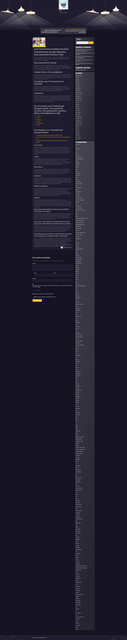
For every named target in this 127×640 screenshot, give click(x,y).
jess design (77, 355)
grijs (76, 287)
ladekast (77, 398)
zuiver (76, 627)
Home (68, 29)
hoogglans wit (78, 316)
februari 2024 (78, 137)
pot (76, 475)
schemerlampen (78, 506)
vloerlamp (77, 588)
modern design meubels (80, 447)
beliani (76, 171)
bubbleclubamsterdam (67, 247)
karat (76, 359)
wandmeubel (77, 602)
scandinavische (78, 504)
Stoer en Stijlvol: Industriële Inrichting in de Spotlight (83, 64)
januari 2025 (77, 114)
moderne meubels (78, 453)
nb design (77, 455)
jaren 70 (77, 351)
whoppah (77, 608)
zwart (76, 629)
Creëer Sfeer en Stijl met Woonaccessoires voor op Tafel (83, 60)
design (76, 216)
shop (76, 508)
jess (76, 353)
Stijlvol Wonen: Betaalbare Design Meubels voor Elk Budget (84, 54)
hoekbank (77, 308)
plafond (76, 467)
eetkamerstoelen (78, 259)
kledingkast (77, 373)
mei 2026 (77, 81)
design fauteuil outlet (79, 220)
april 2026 (77, 83)
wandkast (77, 596)
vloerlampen (77, 590)
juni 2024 (77, 128)
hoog (76, 314)
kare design (77, 361)
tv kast (76, 559)
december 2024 (78, 116)
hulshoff (77, 328)
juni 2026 (77, 79)
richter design (78, 490)
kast (76, 365)
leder (76, 410)
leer (76, 416)
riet (76, 492)
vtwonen (77, 592)
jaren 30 (77, 347)
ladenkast (77, 400)
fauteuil (76, 271)
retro (76, 484)
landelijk (77, 402)
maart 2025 (77, 110)
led (76, 404)
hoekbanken (77, 310)
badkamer (77, 154)
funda (76, 277)
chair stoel (77, 195)
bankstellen (77, 163)
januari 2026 (77, 90)
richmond (77, 486)
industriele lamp (78, 334)
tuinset (76, 555)
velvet (76, 572)
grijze (76, 289)
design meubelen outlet (80, 224)
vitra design (77, 586)
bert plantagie (78, 173)
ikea (76, 330)
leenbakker (77, 414)
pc (75, 463)
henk (76, 306)
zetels (76, 621)
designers (77, 236)
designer (77, 230)
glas (76, 281)
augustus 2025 (78, 100)
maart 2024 (77, 135)
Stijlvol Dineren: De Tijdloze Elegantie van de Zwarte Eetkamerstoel (84, 57)
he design (77, 302)
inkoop (76, 338)
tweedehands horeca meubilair (81, 567)
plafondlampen (78, 471)
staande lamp (78, 522)
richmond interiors (79, 488)
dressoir (77, 244)
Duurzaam (39, 116)
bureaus (77, 189)
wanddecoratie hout (79, 594)
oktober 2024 (78, 120)
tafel (76, 535)
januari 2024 (77, 139)
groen (76, 291)
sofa (76, 520)
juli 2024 (77, 126)
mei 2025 (77, 106)
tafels (76, 541)
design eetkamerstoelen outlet (81, 218)
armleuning (77, 148)
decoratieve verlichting (79, 210)
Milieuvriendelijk (40, 123)
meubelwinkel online (79, 441)
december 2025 (78, 92)
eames (76, 253)
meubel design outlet (79, 437)
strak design (77, 529)
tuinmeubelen (78, 553)
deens (76, 212)
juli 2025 (77, 102)
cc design (77, 193)
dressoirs (77, 246)
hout (76, 318)
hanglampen (77, 298)
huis (76, 324)
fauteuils (77, 273)
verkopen (77, 574)
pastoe (76, 461)
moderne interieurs (79, 451)
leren (76, 420)
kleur (76, 377)
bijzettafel (77, 175)
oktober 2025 (78, 96)
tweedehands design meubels (78, 29)
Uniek (38, 117)
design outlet (78, 226)
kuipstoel (77, 383)
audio (76, 152)
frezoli (76, 275)
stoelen (76, 527)
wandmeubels (78, 604)
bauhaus (77, 167)
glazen (76, 283)
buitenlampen (78, 181)
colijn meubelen (78, 197)
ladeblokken (77, 396)
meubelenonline (78, 439)
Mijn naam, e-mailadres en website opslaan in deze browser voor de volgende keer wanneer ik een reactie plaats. (53, 286)
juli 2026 (77, 77)
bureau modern (78, 187)
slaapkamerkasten (79, 518)
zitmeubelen (77, 625)
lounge (76, 426)
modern (76, 445)
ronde (76, 498)
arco (76, 146)
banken (76, 161)
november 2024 (78, 118)
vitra (76, 584)
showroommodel (78, 510)
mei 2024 (77, 131)
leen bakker (77, 412)
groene (76, 293)
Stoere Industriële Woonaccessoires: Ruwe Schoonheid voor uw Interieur (83, 50)
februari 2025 (78, 112)
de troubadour (78, 206)
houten (76, 320)
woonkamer (77, 619)
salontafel (77, 500)
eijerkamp (77, 269)
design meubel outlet (79, 222)
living (76, 424)
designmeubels (78, 238)
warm (76, 606)
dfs (76, 240)
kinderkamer (77, 371)
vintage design (78, 582)
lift (76, 422)
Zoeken (78, 39)
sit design (77, 514)
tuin (76, 551)
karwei (76, 363)
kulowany (77, 388)
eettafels (77, 267)
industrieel (77, 332)
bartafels (77, 165)
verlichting (77, 576)
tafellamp (77, 537)
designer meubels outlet (80, 232)
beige (76, 169)
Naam (35, 273)
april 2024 (77, 133)
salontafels (77, 502)
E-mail (55, 273)
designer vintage (78, 234)
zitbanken (77, 623)
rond (76, 496)
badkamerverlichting (79, 159)
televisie (77, 543)
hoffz (76, 312)
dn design (77, 242)
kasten (76, 367)
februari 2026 (78, 88)
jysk (76, 357)
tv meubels (77, 563)
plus (76, 473)
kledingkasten (78, 375)
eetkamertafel (78, 261)
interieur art (77, 343)
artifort (76, 150)
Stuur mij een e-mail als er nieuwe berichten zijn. (45, 296)
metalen (77, 435)
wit (76, 610)
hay (76, 300)
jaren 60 (77, 349)
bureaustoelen (78, 191)
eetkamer (77, 255)
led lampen (77, 408)
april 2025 (77, 108)
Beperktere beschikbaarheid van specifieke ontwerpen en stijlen (49, 135)
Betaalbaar (39, 119)
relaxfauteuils (78, 482)
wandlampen (77, 600)
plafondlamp (77, 469)
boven (76, 177)
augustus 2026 (78, 75)
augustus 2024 (78, 124)
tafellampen (77, 539)
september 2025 (78, 98)
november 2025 (78, 94)
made (76, 428)
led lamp (77, 406)
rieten (76, 494)
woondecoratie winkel (79, 617)
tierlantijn (77, 545)
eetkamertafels (78, 263)
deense (76, 214)
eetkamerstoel (78, 257)
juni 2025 (77, 104)
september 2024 (78, 122)
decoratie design (78, 208)
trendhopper (77, 547)
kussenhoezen (78, 390)
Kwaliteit (39, 121)
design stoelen (78, 228)
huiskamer (77, 326)
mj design (77, 443)
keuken (76, 369)
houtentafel (77, 322)
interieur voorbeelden (79, 345)
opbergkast (77, 459)
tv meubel (77, 561)
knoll (76, 379)
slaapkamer (77, 516)
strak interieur (78, 531)
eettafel (77, 265)
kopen (76, 381)
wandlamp (77, 598)
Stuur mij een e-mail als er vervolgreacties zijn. (44, 293)
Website (34, 278)
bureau (76, 185)
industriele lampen (79, 336)
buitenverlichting (78, 183)
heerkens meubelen (79, 304)
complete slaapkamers (79, 199)
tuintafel (77, 557)
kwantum (77, 392)
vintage (76, 580)
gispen (76, 279)
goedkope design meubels (80, 285)
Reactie (34, 263)
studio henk (77, 533)
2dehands (77, 144)
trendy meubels (78, 549)
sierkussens (77, 512)
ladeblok (77, 394)
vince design (77, 578)
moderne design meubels (80, 449)
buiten (76, 179)
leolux (76, 418)
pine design (77, 465)
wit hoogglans (78, 612)
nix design (77, 457)
